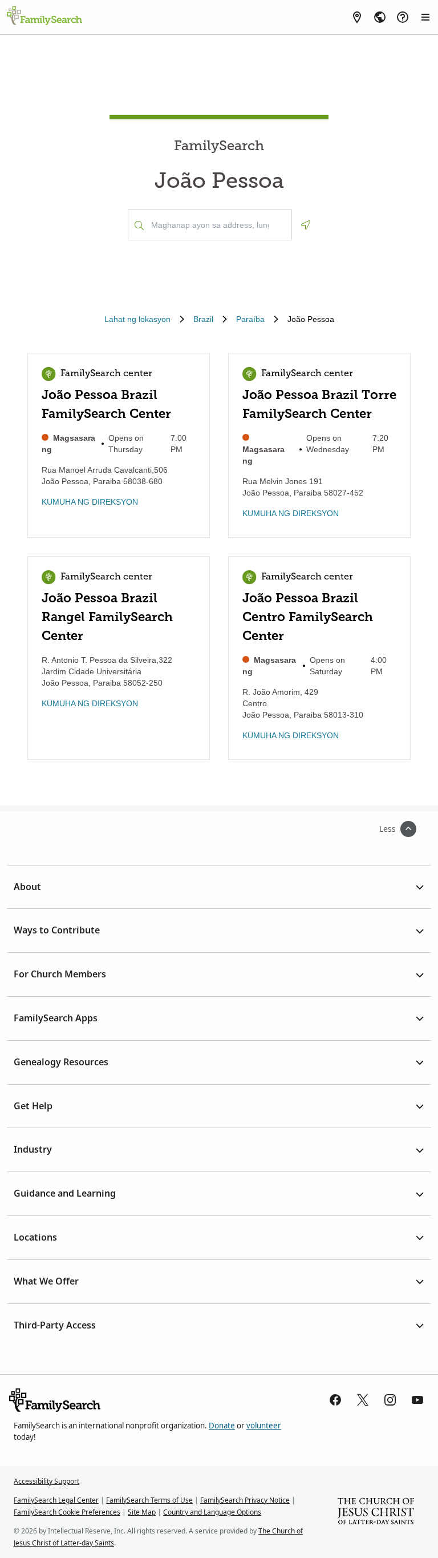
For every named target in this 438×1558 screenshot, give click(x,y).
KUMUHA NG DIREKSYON (90, 501)
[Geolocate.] (305, 225)
